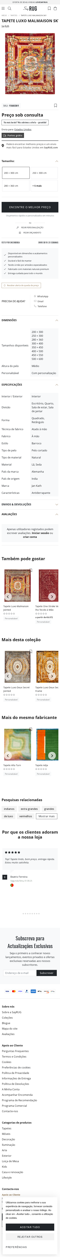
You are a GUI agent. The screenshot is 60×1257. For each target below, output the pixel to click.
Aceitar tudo (30, 1227)
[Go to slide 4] (27, 913)
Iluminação (8, 1145)
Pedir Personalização (32, 227)
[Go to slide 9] (39, 913)
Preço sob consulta (22, 115)
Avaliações (9, 514)
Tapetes (6, 1128)
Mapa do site (9, 1028)
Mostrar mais (47, 816)
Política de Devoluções (15, 1084)
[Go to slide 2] (23, 913)
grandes (49, 809)
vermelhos (25, 816)
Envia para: (8, 129)
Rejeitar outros (30, 1236)
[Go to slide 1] (21, 913)
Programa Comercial (14, 1106)
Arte (4, 1150)
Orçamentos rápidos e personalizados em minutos (30, 215)
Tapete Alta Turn (12, 765)
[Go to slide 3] (25, 913)
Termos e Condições (14, 1056)
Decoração (8, 1139)
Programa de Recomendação (19, 1100)
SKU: (5, 105)
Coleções (7, 1017)
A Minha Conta (11, 1089)
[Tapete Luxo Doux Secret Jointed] (17, 666)
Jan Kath (5, 26)
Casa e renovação (12, 1172)
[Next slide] (52, 597)
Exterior (7, 1156)
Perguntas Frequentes (15, 1051)
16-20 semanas (48, 242)
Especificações (12, 384)
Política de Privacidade (15, 1073)
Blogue (6, 1023)
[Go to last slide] (8, 597)
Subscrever (46, 973)
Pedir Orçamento (32, 232)
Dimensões (9, 320)
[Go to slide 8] (36, 913)
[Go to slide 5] (30, 913)
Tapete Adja (41, 765)
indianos (9, 809)
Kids (4, 1166)
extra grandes (29, 809)
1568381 (14, 105)
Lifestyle (7, 1177)
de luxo (8, 816)
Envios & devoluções (16, 504)
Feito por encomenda (11, 242)
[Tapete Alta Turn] (17, 744)
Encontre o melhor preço (30, 207)
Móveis (6, 1134)
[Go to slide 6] (32, 913)
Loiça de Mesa (10, 1161)
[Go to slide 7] (34, 913)
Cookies (6, 1062)
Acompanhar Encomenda (17, 1095)
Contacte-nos (10, 1111)
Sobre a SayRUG (11, 1012)
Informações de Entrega (16, 1078)
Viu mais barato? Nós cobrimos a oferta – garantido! (25, 122)
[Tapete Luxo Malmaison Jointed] (17, 585)
